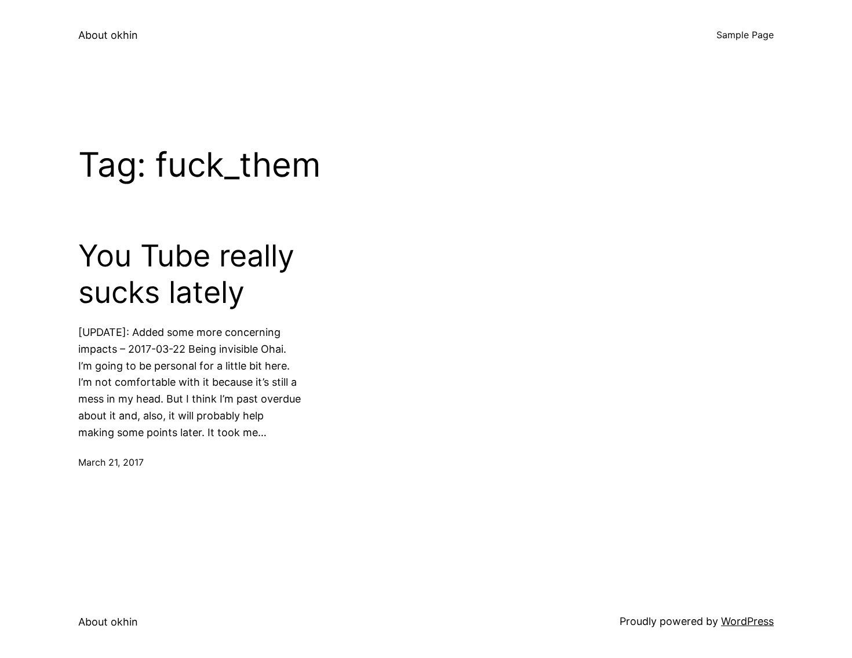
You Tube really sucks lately (186, 274)
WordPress (747, 621)
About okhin (108, 35)
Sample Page (745, 35)
